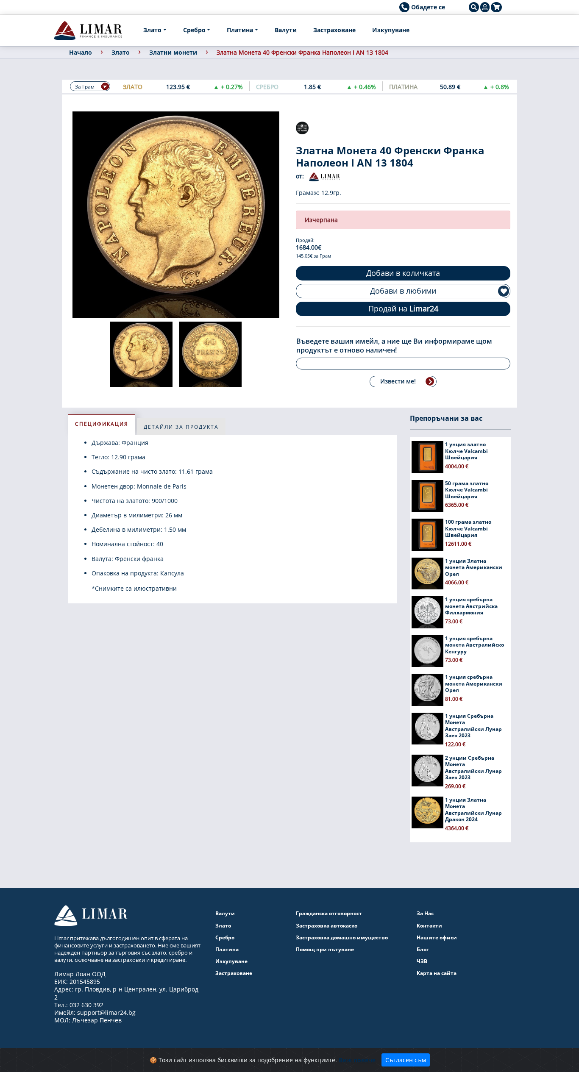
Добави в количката (403, 273)
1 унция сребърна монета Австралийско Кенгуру (474, 645)
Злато (152, 30)
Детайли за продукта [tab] (181, 426)
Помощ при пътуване (325, 949)
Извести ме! (398, 381)
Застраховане (334, 30)
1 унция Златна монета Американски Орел (473, 567)
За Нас (425, 913)
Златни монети (173, 52)
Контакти (429, 925)
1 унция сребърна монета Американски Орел (473, 683)
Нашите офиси (437, 937)
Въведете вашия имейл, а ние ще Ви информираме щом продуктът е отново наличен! (394, 346)
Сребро (194, 30)
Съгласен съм (405, 1060)
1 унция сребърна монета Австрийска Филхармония (471, 606)
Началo (80, 52)
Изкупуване (390, 30)
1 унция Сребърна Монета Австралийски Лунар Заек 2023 (473, 725)
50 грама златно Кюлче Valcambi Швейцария (466, 490)
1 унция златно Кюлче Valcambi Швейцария (466, 451)
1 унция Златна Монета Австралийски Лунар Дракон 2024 (473, 809)
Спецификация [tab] (101, 424)
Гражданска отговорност (329, 913)
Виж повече (357, 1060)
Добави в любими (403, 291)
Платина (240, 30)
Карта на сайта (437, 973)
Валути (286, 30)
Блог (423, 949)
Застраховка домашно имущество (342, 937)
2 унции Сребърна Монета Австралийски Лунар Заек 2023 (473, 767)
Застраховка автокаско (326, 925)
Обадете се (427, 7)
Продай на (403, 308)
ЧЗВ (422, 961)
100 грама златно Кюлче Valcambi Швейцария (468, 528)
